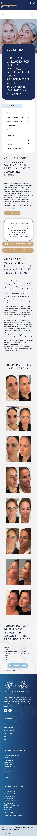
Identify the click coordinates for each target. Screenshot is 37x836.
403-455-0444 (19, 227)
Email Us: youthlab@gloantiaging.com (13, 815)
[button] (34, 3)
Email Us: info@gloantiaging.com (12, 777)
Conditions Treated (8, 733)
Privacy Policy (6, 833)
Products (6, 736)
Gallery (5, 739)
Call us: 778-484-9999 (9, 812)
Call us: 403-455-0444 (9, 775)
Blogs (5, 743)
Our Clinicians (7, 724)
